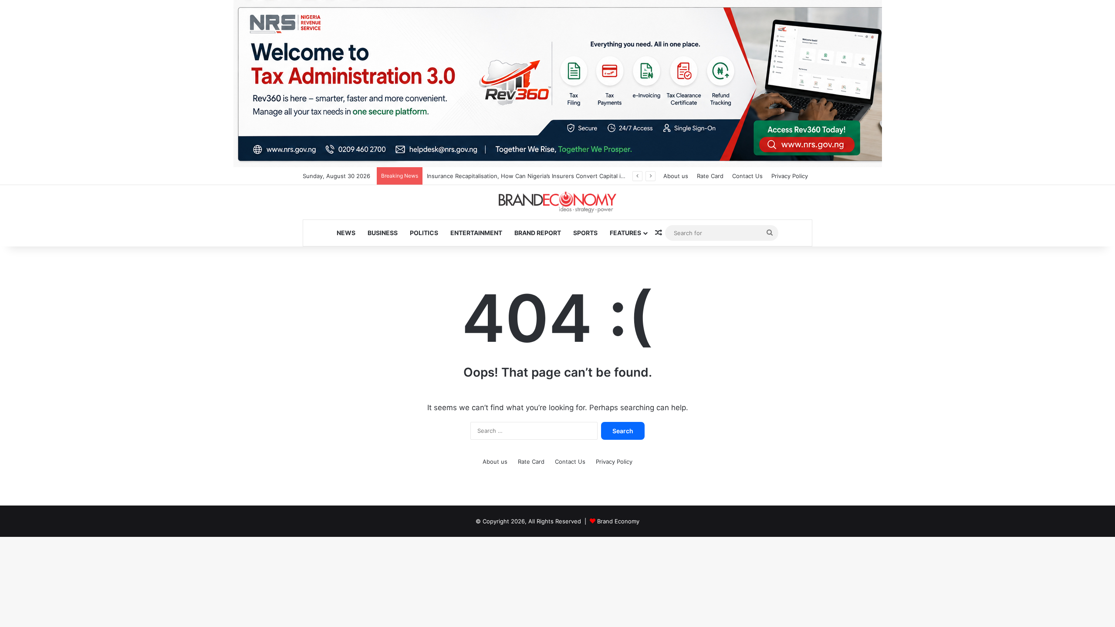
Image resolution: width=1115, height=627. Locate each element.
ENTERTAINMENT (476, 232)
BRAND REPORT (537, 232)
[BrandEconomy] (557, 202)
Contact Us (747, 175)
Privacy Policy (789, 175)
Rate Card (710, 175)
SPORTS (585, 232)
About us (675, 175)
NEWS (346, 232)
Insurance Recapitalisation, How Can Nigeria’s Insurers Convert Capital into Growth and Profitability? (563, 175)
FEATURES (625, 232)
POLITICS (424, 232)
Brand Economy (618, 521)
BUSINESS (383, 232)
